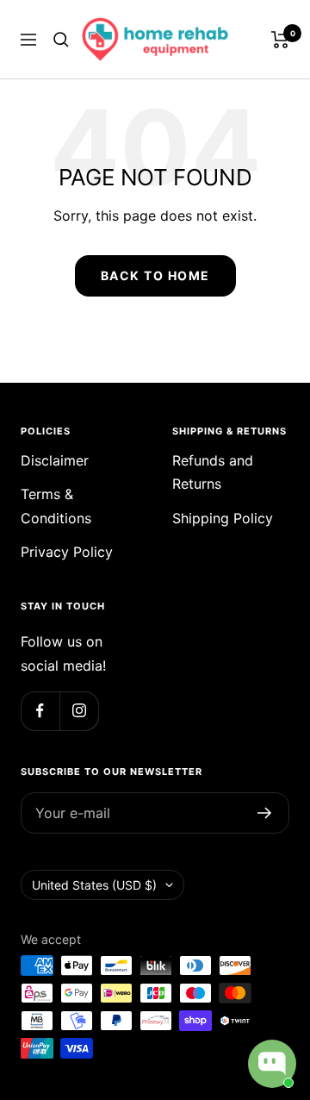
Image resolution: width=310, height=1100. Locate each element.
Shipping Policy (222, 518)
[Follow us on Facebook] (40, 710)
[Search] (61, 39)
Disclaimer (55, 460)
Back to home (155, 275)
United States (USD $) (94, 885)
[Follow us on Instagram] (78, 710)
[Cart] (280, 39)
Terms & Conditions (56, 505)
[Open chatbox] (272, 1064)
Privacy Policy (67, 551)
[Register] (264, 813)
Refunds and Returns (212, 472)
